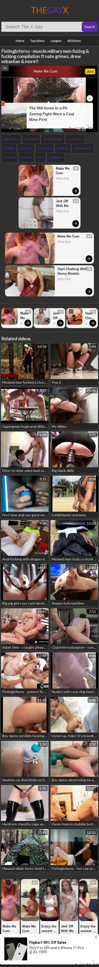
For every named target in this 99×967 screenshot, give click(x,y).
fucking (26, 148)
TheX (49, 10)
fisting (9, 148)
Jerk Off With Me (62, 203)
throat (26, 157)
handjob (44, 148)
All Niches (74, 41)
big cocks (11, 139)
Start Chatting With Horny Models (72, 271)
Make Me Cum (45, 71)
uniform (56, 157)
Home (20, 41)
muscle (9, 157)
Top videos (37, 41)
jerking (62, 148)
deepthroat (53, 139)
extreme (75, 139)
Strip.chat (62, 178)
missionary (82, 148)
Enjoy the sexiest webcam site (49, 928)
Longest (56, 41)
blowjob (31, 139)
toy (40, 157)
